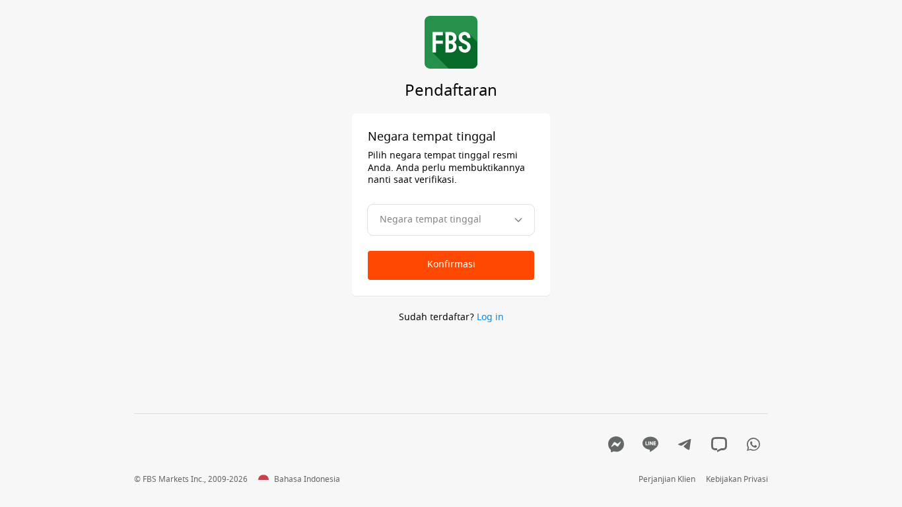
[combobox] (451, 220)
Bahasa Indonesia (307, 480)
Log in (490, 317)
